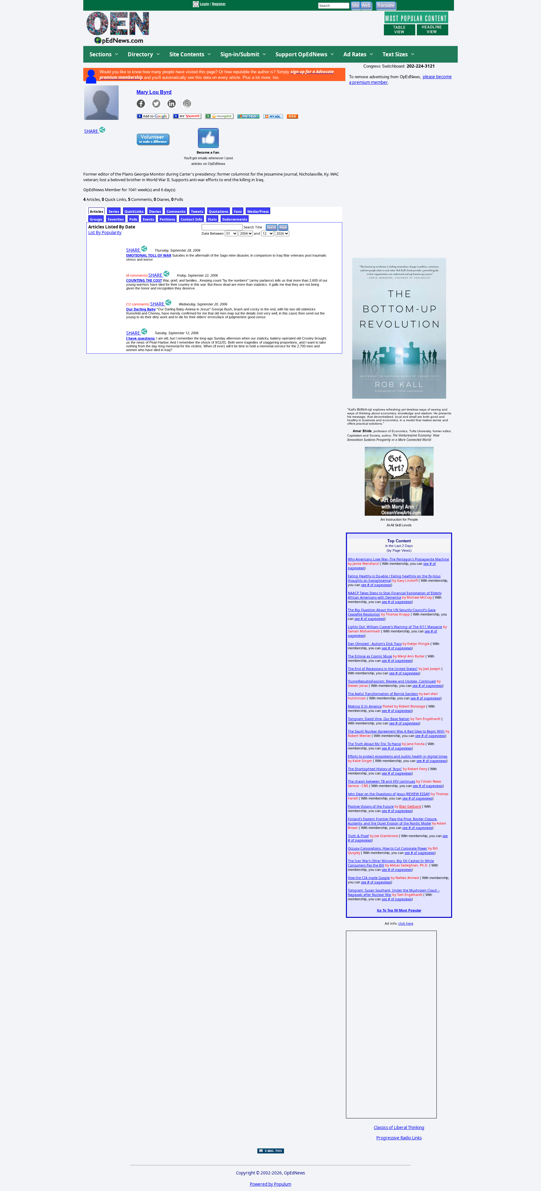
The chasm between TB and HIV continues (381, 781)
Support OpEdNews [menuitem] (301, 54)
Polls (133, 219)
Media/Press (258, 211)
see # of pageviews (376, 585)
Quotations (218, 211)
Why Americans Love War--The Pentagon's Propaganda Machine (398, 559)
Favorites (116, 219)
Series (114, 211)
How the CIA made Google (369, 878)
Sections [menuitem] (100, 54)
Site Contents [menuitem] (186, 54)
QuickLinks (134, 211)
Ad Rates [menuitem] (354, 54)
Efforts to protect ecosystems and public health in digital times (397, 756)
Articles (96, 211)
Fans (238, 211)
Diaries (155, 211)
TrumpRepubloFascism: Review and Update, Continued (392, 681)
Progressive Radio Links (399, 1138)
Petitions (167, 219)
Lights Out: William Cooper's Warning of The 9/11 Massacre (395, 627)
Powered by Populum (270, 1184)
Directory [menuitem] (140, 54)
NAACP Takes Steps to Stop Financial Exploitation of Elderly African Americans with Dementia (394, 595)
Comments (176, 211)
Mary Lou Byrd (154, 92)
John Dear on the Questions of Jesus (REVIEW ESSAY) (389, 794)
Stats (212, 219)
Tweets (197, 211)
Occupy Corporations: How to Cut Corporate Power (387, 848)
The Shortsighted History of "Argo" (375, 769)
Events (148, 219)
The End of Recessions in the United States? (383, 669)
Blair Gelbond (410, 806)
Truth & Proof (358, 836)
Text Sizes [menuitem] (395, 54)
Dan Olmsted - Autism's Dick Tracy (375, 644)
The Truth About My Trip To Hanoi (374, 744)
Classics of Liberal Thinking (399, 1127)
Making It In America (365, 706)
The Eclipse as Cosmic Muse (370, 656)
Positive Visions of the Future (371, 806)
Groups (96, 219)
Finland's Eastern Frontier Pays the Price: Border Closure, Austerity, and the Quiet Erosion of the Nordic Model (392, 821)
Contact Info (191, 219)
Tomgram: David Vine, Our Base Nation (379, 719)
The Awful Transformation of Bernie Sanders (383, 694)
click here (405, 923)
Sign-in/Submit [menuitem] (239, 54)
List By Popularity (104, 232)
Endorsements (234, 219)
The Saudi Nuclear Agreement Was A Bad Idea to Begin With (396, 731)
